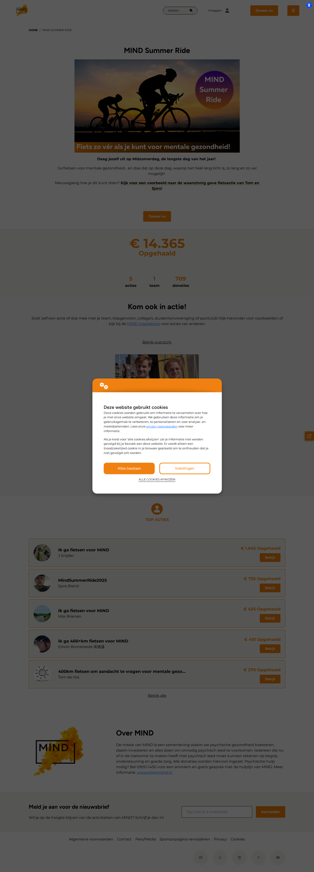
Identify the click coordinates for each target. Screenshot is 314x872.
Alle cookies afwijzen (157, 479)
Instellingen (184, 468)
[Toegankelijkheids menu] (309, 5)
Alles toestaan (129, 468)
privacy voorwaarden (161, 426)
